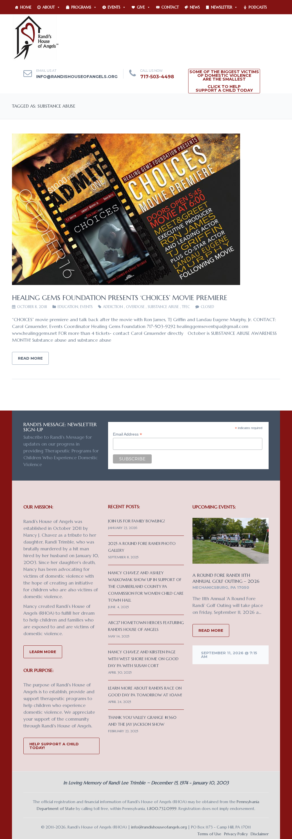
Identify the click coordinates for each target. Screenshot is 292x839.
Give (141, 7)
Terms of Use (209, 833)
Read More (30, 358)
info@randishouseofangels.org (76, 76)
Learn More (42, 651)
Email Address (127, 434)
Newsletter (221, 7)
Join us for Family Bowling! (136, 521)
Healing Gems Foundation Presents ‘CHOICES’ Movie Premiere (119, 298)
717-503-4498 (157, 76)
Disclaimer (260, 833)
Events (114, 7)
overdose (135, 306)
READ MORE (210, 630)
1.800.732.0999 (162, 808)
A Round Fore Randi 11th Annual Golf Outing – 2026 (225, 578)
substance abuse (163, 306)
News (195, 7)
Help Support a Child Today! (54, 746)
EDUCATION (68, 306)
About (48, 7)
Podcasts (258, 7)
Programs (81, 7)
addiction (113, 306)
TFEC (186, 306)
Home (25, 7)
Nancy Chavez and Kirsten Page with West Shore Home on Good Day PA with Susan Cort (143, 658)
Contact (170, 7)
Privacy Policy (236, 833)
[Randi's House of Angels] (35, 37)
